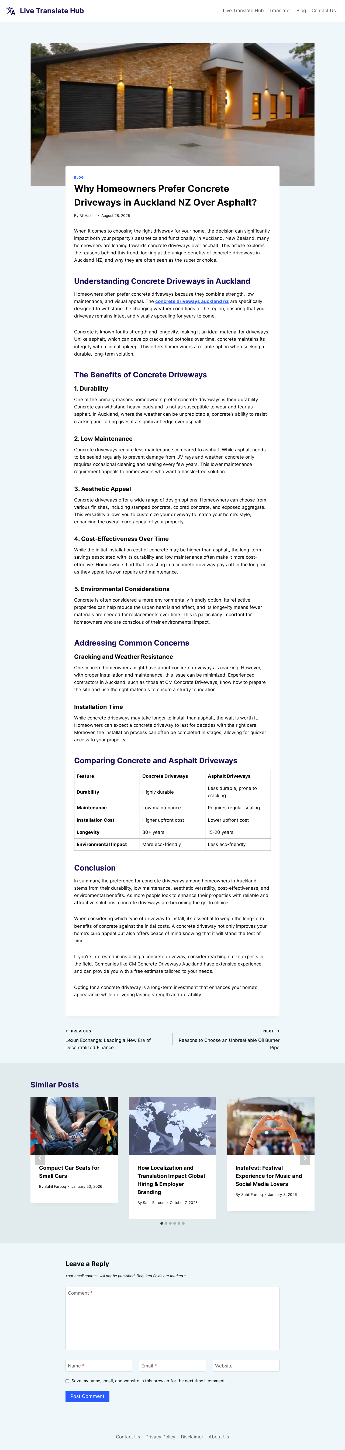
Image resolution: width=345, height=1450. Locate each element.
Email (149, 1366)
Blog (301, 10)
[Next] (305, 1158)
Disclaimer (192, 1436)
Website (224, 1366)
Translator (280, 10)
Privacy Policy (160, 1436)
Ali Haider (88, 215)
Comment (80, 1293)
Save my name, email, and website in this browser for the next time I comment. (148, 1380)
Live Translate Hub (243, 10)
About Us (219, 1436)
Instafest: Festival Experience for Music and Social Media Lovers (269, 1176)
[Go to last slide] (40, 1158)
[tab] (161, 1223)
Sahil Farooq (55, 1186)
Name (76, 1366)
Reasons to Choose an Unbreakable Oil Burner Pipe (229, 1039)
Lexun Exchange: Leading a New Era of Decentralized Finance (108, 1039)
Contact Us (324, 10)
